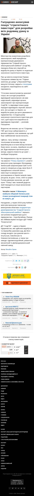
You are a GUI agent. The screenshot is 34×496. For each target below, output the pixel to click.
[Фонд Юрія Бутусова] (17, 276)
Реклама (3, 369)
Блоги (3, 404)
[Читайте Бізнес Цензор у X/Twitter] (13, 488)
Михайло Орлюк (11, 249)
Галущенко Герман (8, 255)
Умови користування (7, 371)
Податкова (4, 437)
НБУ (2, 448)
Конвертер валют (8, 344)
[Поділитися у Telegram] (19, 260)
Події (2, 391)
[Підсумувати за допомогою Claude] (19, 267)
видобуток (6, 253)
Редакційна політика (7, 376)
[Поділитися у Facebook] (13, 260)
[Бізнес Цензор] (9, 2)
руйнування (5, 455)
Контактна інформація (8, 363)
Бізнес (3, 409)
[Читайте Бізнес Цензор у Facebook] (10, 488)
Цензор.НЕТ (4, 386)
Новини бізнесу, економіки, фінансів (12, 381)
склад (3, 450)
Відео (2, 399)
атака (2, 460)
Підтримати (4, 366)
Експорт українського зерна (10, 434)
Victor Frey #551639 (12, 296)
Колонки (3, 422)
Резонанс (4, 393)
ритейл (3, 453)
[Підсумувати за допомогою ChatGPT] (16, 267)
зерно (3, 466)
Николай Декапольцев (13, 323)
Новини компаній (6, 463)
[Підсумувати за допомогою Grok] (25, 267)
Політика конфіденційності (9, 374)
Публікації (4, 420)
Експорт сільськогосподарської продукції (14, 432)
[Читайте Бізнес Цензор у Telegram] (16, 488)
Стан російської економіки (9, 439)
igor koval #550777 (11, 306)
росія (2, 458)
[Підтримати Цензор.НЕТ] (17, 283)
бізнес (3, 445)
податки (3, 468)
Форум (3, 406)
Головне (3, 415)
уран (15, 253)
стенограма (27, 84)
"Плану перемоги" (18, 161)
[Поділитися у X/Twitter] (16, 260)
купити (9, 346)
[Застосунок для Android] (18, 488)
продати (4, 346)
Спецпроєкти (5, 417)
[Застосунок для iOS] (21, 488)
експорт (3, 442)
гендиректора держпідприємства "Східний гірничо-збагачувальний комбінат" (16, 210)
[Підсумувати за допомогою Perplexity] (22, 267)
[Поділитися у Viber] (25, 260)
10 (21, 19)
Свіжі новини (5, 379)
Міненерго (22, 255)
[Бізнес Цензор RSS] (24, 488)
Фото (2, 396)
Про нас (3, 361)
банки (3, 429)
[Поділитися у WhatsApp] (22, 260)
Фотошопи (4, 401)
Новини (4, 17)
